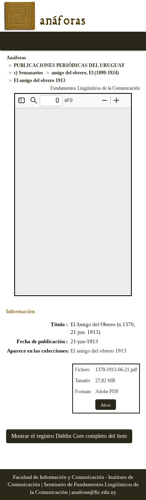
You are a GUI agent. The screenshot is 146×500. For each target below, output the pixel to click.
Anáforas (16, 58)
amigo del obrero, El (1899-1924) (85, 73)
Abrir (106, 405)
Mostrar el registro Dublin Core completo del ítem (69, 436)
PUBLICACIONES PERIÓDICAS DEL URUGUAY (69, 65)
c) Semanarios (28, 73)
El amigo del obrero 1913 (39, 80)
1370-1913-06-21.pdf (116, 369)
